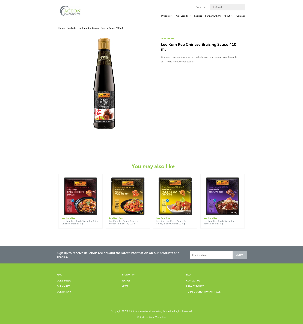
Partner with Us (213, 16)
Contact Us (193, 280)
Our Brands (182, 16)
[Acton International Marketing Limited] (70, 10)
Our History (64, 291)
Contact (240, 16)
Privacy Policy (195, 286)
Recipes (198, 16)
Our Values (63, 286)
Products (71, 28)
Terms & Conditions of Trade (203, 291)
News (125, 286)
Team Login (201, 7)
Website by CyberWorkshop (151, 317)
